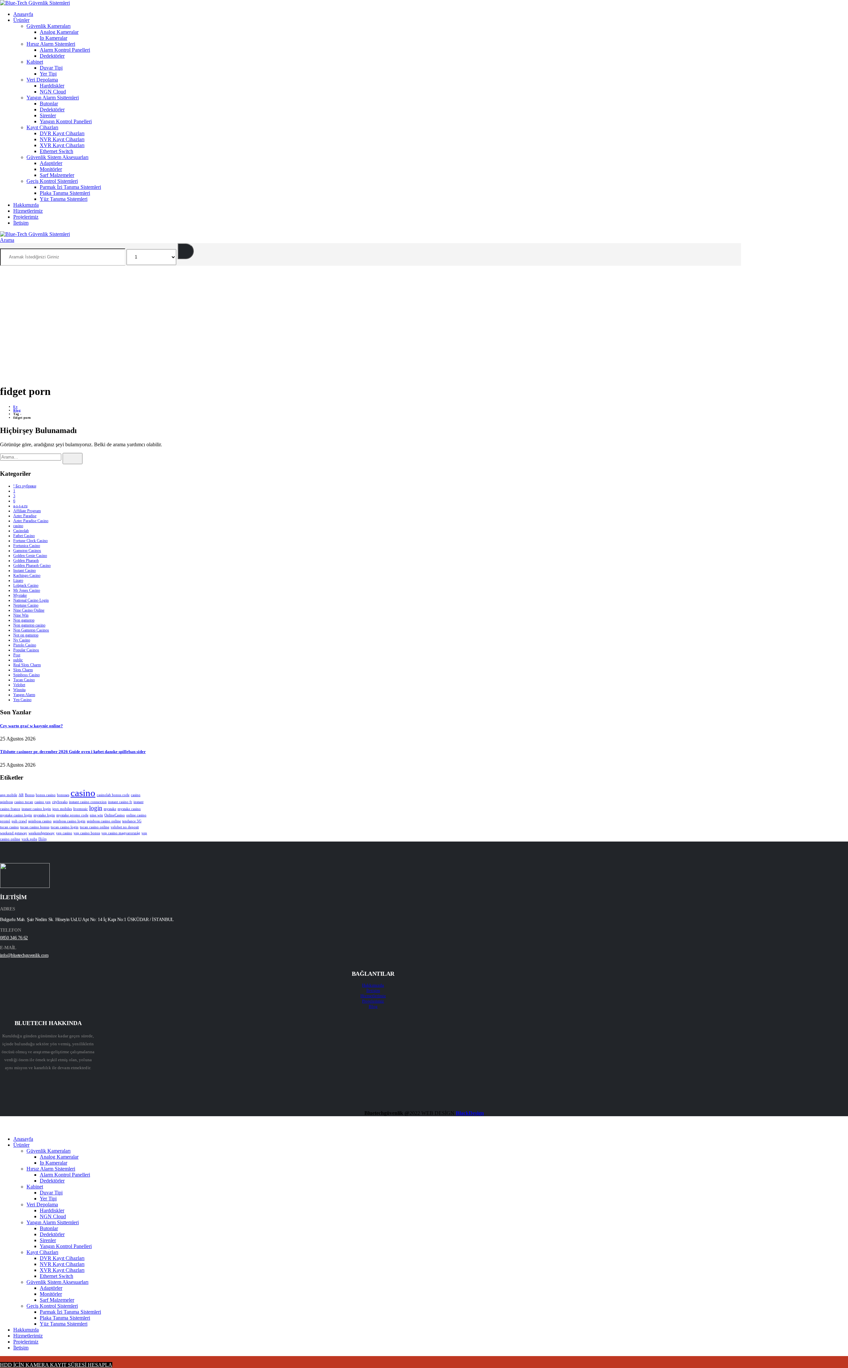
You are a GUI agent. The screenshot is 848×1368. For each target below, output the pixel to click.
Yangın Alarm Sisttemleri (52, 97)
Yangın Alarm (24, 694)
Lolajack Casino (25, 585)
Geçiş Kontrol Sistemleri (52, 181)
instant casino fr (120, 802)
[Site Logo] (35, 3)
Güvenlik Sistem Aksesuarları (57, 157)
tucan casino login (65, 827)
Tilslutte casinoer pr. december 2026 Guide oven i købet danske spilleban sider (73, 751)
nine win (96, 815)
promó (5, 821)
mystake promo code (72, 815)
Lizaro (18, 580)
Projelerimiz (25, 217)
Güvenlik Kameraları (48, 26)
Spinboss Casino (26, 675)
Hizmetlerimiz (28, 211)
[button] (7, 240)
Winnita (19, 689)
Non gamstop (23, 620)
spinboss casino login (69, 821)
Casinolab (21, 530)
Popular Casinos (26, 650)
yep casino (64, 833)
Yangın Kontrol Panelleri (66, 121)
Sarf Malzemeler (57, 175)
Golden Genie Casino (30, 555)
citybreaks (60, 802)
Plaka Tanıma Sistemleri (65, 193)
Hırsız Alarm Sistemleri (50, 44)
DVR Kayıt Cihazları (62, 133)
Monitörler (51, 169)
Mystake (20, 595)
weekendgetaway (41, 833)
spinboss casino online (104, 821)
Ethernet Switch (56, 151)
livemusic (80, 809)
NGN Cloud (53, 91)
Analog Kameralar (59, 32)
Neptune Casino (25, 605)
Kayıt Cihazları (42, 127)
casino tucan (23, 802)
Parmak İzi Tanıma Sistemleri (70, 187)
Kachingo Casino (26, 575)
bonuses (63, 795)
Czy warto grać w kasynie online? (31, 725)
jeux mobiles (62, 809)
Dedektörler (52, 56)
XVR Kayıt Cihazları (62, 145)
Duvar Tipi (51, 68)
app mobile (8, 795)
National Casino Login (31, 600)
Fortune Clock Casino (30, 540)
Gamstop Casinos (27, 550)
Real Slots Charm (27, 665)
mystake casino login (16, 815)
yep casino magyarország (120, 833)
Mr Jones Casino (26, 590)
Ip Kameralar (53, 38)
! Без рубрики (24, 486)
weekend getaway (13, 833)
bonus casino (46, 795)
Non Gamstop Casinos (31, 630)
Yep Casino (22, 699)
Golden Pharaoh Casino (32, 565)
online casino (136, 815)
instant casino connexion (88, 802)
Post (16, 655)
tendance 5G (131, 821)
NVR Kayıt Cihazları (62, 139)
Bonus (29, 795)
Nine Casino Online (28, 610)
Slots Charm (23, 670)
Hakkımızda (26, 205)
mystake (110, 809)
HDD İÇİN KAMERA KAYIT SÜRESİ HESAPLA (56, 1365)
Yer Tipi (48, 74)
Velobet (19, 685)
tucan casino (9, 827)
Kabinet (34, 62)
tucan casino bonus (34, 827)
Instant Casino (24, 570)
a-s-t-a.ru (20, 506)
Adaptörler (51, 163)
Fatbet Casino (24, 535)
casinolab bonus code (113, 795)
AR (21, 795)
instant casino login (36, 809)
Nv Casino (21, 640)
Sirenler (48, 115)
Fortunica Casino (26, 545)
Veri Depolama (42, 79)
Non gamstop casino (29, 625)
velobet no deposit (125, 827)
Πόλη (42, 839)
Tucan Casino (24, 680)
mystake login (44, 815)
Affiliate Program (27, 511)
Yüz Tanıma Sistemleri (63, 199)
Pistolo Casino (24, 645)
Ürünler (21, 20)
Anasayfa (23, 14)
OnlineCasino (114, 815)
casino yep (42, 802)
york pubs (29, 839)
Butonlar (49, 103)
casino (18, 525)
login (95, 807)
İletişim (20, 223)
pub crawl (19, 821)
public (18, 660)
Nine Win (20, 615)
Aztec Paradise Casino (30, 521)
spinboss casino (40, 821)
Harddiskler (52, 85)
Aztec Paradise (24, 516)
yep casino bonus (87, 833)
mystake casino (129, 809)
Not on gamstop (25, 635)
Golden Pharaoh (26, 560)
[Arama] (186, 251)
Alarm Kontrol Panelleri (65, 50)
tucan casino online (94, 827)
